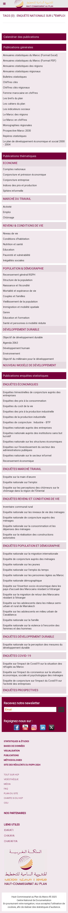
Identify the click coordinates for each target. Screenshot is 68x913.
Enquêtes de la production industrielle (24, 417)
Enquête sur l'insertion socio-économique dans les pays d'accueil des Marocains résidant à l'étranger (32, 587)
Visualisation (12, 750)
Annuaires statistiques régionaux (21, 71)
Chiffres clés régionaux (16, 87)
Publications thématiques (19, 156)
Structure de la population (17, 280)
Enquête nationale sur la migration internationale (30, 553)
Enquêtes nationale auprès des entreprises (27, 427)
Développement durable (21, 329)
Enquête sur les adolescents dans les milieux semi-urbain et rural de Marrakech (32, 604)
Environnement (11, 353)
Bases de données (14, 746)
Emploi (7, 212)
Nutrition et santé (13, 244)
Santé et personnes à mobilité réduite (24, 323)
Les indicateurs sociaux (16, 109)
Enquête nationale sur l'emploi (20, 482)
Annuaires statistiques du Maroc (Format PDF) (29, 60)
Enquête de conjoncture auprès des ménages (29, 559)
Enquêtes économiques (20, 384)
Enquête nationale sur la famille (21, 620)
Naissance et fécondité (16, 285)
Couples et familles (14, 296)
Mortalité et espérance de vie (19, 290)
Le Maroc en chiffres (15, 119)
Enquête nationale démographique (22, 580)
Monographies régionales (17, 125)
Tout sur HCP (11, 774)
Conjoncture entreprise (16, 180)
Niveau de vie (10, 233)
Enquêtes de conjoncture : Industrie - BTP (27, 422)
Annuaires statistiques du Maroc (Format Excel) (30, 55)
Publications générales (18, 47)
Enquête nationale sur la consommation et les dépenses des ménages (29, 528)
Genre (6, 312)
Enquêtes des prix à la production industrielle (28, 411)
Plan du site (11, 793)
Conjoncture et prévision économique (24, 174)
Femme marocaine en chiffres (20, 93)
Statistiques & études (16, 741)
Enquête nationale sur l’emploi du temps (26, 569)
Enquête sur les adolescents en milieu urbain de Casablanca (30, 613)
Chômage (8, 217)
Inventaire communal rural (18, 506)
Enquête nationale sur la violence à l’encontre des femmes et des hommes (31, 627)
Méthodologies (13, 760)
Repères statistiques (15, 136)
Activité (7, 206)
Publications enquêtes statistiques (25, 375)
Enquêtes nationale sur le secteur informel (27, 455)
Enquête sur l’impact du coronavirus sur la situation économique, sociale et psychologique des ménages (33, 674)
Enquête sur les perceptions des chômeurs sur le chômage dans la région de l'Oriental (31, 489)
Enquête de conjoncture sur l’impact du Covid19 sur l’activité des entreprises (32, 682)
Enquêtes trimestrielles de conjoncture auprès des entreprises (32, 394)
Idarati (8, 830)
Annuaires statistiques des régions (23, 66)
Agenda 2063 (10, 342)
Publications (11, 755)
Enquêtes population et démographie (31, 545)
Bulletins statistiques (15, 76)
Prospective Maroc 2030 (17, 130)
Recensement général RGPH (19, 274)
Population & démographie (23, 268)
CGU (6, 802)
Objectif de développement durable (23, 337)
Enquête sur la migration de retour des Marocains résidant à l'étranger (31, 596)
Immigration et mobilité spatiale (21, 307)
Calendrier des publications (21, 37)
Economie (10, 163)
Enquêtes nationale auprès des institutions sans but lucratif (32, 435)
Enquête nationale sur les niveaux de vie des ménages (34, 512)
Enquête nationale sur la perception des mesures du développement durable (32, 646)
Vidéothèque (11, 779)
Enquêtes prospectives (20, 690)
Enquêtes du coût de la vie (18, 406)
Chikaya (9, 835)
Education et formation (16, 317)
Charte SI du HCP (13, 798)
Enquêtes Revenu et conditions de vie (31, 499)
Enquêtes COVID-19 (17, 655)
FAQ (6, 788)
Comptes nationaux (14, 169)
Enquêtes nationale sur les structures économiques (32, 441)
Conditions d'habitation (16, 238)
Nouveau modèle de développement (29, 365)
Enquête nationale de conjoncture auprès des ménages (29, 519)
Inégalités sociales (13, 260)
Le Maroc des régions (15, 114)
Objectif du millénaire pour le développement (28, 359)
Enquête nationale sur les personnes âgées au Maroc (33, 575)
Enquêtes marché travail (22, 469)
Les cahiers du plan (14, 103)
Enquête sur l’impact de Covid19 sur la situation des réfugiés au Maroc (32, 665)
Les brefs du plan (13, 98)
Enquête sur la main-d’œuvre (19, 476)
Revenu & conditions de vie (23, 225)
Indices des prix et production (20, 185)
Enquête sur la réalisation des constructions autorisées (28, 536)
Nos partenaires (15, 813)
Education (8, 249)
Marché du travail (17, 198)
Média (7, 784)
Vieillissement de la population (20, 301)
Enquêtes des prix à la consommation (24, 400)
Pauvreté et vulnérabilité (16, 255)
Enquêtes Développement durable (28, 636)
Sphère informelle (13, 190)
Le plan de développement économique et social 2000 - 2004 (34, 143)
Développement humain (16, 348)
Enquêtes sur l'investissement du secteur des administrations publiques (29, 448)
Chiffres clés (10, 82)
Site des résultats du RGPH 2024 (22, 764)
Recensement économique (18, 460)
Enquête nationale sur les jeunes (21, 564)
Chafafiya (10, 841)
